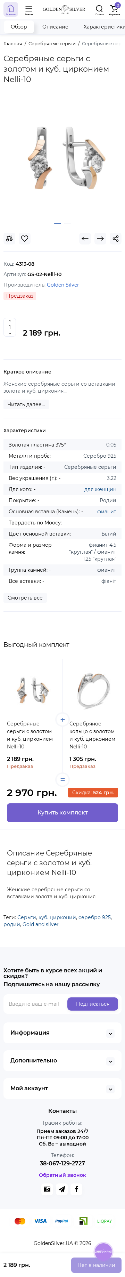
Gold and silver (41, 924)
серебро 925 (94, 917)
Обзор (19, 27)
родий (11, 924)
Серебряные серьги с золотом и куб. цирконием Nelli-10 (30, 735)
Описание (55, 27)
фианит (106, 511)
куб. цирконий (57, 917)
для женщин (100, 489)
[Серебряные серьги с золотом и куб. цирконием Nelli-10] (62, 158)
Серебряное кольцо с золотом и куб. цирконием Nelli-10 (92, 735)
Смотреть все (25, 598)
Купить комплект (63, 812)
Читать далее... (26, 404)
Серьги (26, 917)
